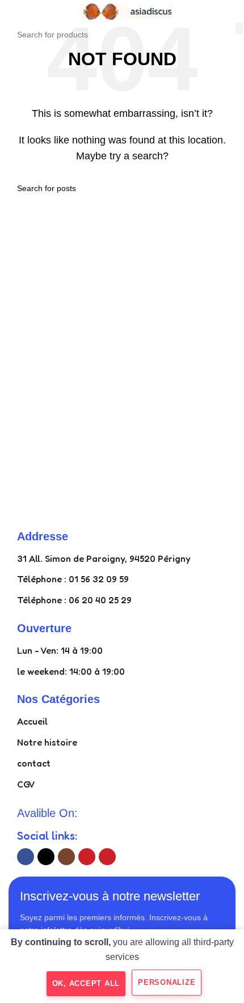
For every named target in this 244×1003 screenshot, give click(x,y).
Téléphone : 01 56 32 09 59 (73, 579)
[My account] (231, 11)
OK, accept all (86, 983)
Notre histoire (47, 742)
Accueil (32, 721)
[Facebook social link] (25, 856)
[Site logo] (122, 10)
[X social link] (45, 856)
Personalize (166, 982)
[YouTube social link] (86, 856)
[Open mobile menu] (13, 11)
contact (34, 763)
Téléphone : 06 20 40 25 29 (74, 600)
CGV (26, 784)
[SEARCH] (239, 28)
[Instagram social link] (66, 856)
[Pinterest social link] (107, 856)
